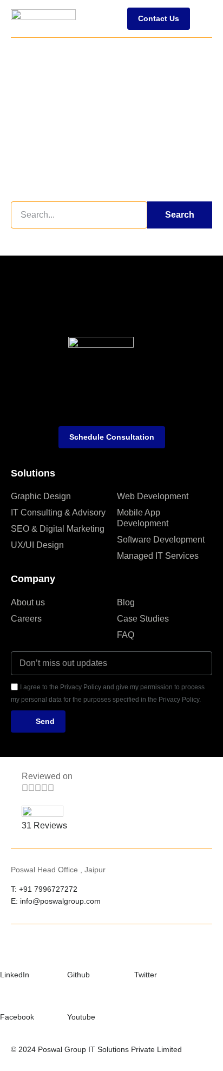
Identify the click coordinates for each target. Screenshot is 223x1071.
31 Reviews (44, 825)
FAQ (125, 634)
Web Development (152, 496)
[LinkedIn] (6, 955)
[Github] (73, 955)
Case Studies (143, 618)
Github (78, 974)
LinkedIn (14, 974)
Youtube (81, 1017)
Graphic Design (41, 496)
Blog (126, 602)
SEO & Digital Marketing (57, 528)
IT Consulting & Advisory (58, 512)
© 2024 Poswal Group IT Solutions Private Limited (96, 1049)
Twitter (145, 974)
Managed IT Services (158, 555)
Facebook (17, 1017)
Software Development (161, 539)
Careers (26, 618)
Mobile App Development (142, 518)
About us (28, 602)
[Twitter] (140, 955)
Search (179, 214)
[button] (203, 18)
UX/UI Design (37, 545)
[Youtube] (73, 997)
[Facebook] (6, 997)
